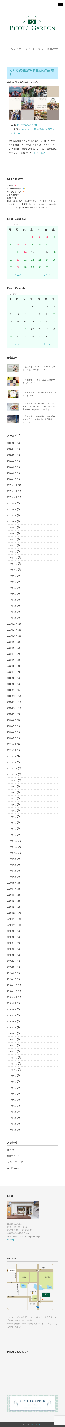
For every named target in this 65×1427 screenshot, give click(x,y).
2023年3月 (11, 678)
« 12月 (18, 274)
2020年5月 (11, 883)
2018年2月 (11, 1045)
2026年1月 (11, 479)
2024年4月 (11, 600)
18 (54, 252)
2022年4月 (11, 744)
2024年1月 (11, 618)
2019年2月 (11, 973)
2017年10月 (12, 1069)
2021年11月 (12, 774)
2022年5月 (11, 738)
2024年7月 (11, 588)
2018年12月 (12, 985)
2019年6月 (11, 949)
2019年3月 (11, 967)
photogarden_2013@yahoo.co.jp (26, 1236)
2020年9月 (11, 859)
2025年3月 (11, 539)
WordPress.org (13, 1168)
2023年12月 (12, 624)
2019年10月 (12, 925)
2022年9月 (11, 714)
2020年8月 (11, 865)
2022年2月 (11, 756)
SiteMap (10, 1239)
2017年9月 (11, 1075)
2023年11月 (12, 630)
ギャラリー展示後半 (33, 129)
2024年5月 (11, 594)
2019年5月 (11, 955)
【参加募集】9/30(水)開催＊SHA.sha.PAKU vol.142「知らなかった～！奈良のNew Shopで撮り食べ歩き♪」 (39, 406)
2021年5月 (11, 810)
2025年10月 (12, 497)
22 (32, 259)
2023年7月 (11, 654)
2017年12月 (12, 1057)
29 (32, 267)
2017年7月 (11, 1088)
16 (39, 252)
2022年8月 (11, 720)
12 (10, 252)
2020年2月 (11, 901)
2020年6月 (11, 877)
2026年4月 (11, 461)
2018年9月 (11, 1003)
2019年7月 (11, 943)
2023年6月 (11, 660)
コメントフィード (15, 1162)
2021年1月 (11, 835)
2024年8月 (11, 582)
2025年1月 (11, 551)
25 (54, 259)
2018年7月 (11, 1015)
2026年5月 (11, 455)
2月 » (47, 274)
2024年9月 (11, 576)
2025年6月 (11, 521)
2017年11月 (12, 1063)
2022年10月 (12, 708)
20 (18, 259)
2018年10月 (12, 997)
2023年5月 (11, 666)
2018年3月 (11, 1039)
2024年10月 (12, 569)
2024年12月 (12, 557)
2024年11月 (12, 563)
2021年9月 (11, 786)
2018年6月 (11, 1021)
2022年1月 (11, 762)
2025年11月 (12, 491)
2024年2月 (11, 612)
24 (47, 259)
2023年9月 (11, 642)
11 (54, 244)
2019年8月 (11, 937)
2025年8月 (11, 509)
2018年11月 (12, 991)
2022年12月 (12, 696)
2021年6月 (11, 804)
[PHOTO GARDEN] (32, 17)
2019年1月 (11, 979)
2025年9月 (11, 503)
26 (10, 267)
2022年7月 (11, 726)
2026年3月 (11, 467)
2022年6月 (11, 732)
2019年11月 (12, 919)
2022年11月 (12, 702)
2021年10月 (12, 780)
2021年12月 (12, 768)
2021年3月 (11, 822)
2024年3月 (11, 606)
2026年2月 (11, 473)
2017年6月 (11, 1094)
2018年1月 (11, 1051)
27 (18, 267)
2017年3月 (11, 1112)
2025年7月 (11, 515)
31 (47, 267)
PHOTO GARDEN (37, 1424)
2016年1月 (11, 1130)
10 (47, 244)
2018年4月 (11, 1033)
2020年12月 (12, 841)
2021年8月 (11, 792)
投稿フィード (13, 1156)
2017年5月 (11, 1100)
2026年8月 (11, 443)
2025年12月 (12, 485)
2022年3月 (11, 750)
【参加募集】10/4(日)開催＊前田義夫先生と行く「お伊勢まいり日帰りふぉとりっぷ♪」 (39, 419)
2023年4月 (11, 672)
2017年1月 (11, 1124)
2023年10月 (12, 636)
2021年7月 (11, 798)
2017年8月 (11, 1081)
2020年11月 (12, 847)
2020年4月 (11, 889)
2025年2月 (11, 545)
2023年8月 (11, 648)
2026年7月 (11, 449)
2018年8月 (11, 1009)
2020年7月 (11, 871)
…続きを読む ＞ (39, 152)
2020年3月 (11, 895)
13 (18, 252)
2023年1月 (11, 690)
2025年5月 (11, 527)
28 (25, 267)
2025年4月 (11, 533)
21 (25, 259)
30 (39, 267)
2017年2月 (11, 1118)
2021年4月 (11, 816)
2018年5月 (11, 1027)
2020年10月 (12, 853)
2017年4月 (11, 1106)
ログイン (11, 1150)
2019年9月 (11, 931)
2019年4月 (11, 961)
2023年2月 (11, 684)
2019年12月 (12, 913)
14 (25, 252)
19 (10, 259)
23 (39, 259)
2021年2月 (11, 828)
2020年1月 (11, 907)
